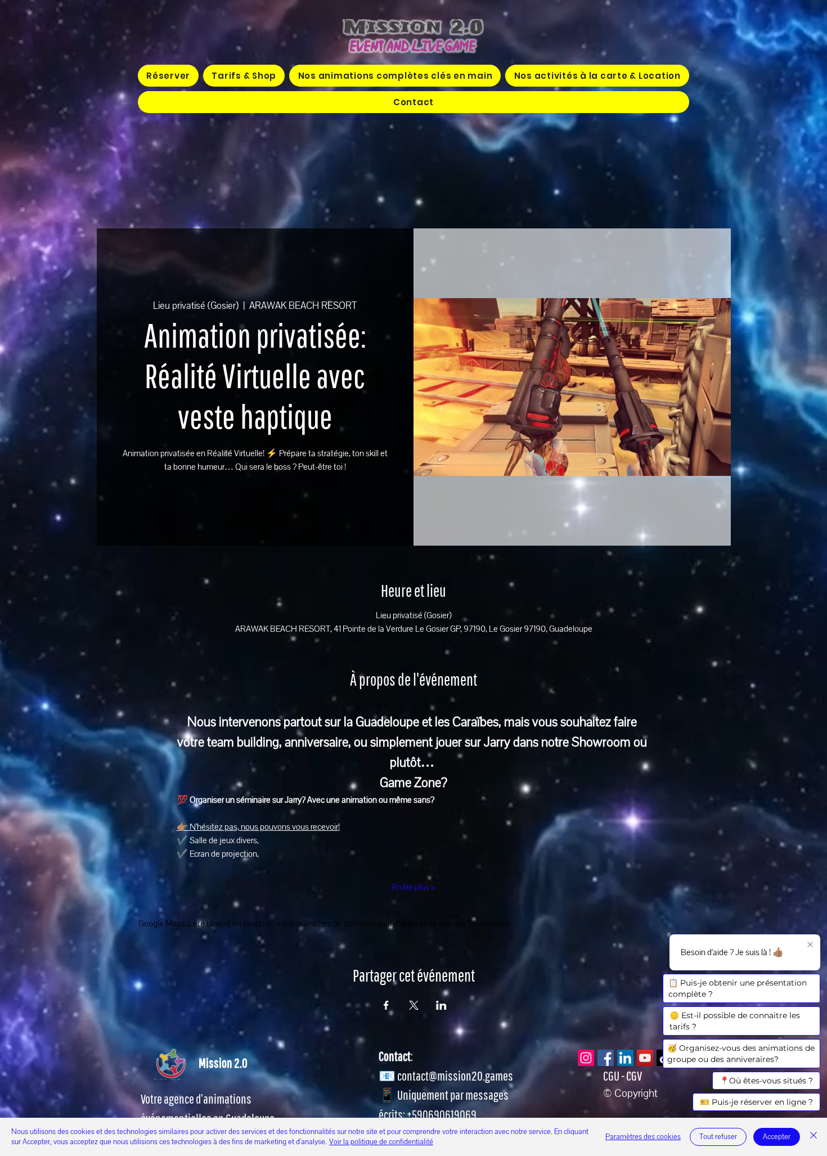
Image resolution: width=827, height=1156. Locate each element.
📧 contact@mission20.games (446, 1075)
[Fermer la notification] (810, 945)
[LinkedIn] (625, 1058)
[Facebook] (605, 1058)
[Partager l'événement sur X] (413, 1005)
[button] (395, 76)
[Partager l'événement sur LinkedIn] (441, 1005)
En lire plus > (413, 887)
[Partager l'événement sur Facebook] (386, 1005)
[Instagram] (586, 1058)
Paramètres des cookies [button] (643, 1137)
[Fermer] (813, 1137)
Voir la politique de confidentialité (381, 1142)
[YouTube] (645, 1058)
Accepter (776, 1137)
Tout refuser (718, 1137)
